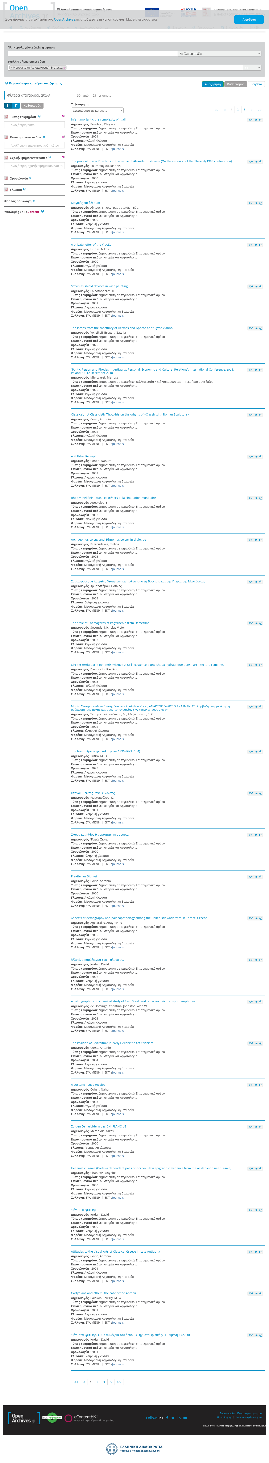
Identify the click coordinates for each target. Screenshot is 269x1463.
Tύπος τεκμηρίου (23, 117)
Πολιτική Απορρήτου (249, 1413)
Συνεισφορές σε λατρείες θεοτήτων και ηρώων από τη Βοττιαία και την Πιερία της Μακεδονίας (138, 581)
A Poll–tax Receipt (83, 456)
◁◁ (216, 109)
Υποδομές (21, 212)
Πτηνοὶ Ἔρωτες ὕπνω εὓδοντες (93, 793)
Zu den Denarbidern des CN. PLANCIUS (98, 1126)
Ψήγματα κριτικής (83, 1210)
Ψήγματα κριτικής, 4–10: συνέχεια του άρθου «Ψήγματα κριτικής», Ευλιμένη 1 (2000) (130, 1335)
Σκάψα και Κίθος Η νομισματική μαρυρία (100, 834)
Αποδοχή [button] (249, 19)
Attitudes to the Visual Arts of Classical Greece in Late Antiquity (115, 1251)
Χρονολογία (18, 178)
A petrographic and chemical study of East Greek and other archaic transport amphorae (133, 1001)
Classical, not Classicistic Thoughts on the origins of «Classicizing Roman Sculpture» (130, 414)
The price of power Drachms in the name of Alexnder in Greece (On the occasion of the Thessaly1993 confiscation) (151, 161)
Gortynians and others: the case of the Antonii (103, 1293)
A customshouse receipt (88, 1085)
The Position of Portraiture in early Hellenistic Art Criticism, (112, 1043)
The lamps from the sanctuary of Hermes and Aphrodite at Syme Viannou (122, 328)
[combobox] (219, 53)
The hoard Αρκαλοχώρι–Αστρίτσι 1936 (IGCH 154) (105, 751)
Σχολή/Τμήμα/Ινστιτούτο (26, 62)
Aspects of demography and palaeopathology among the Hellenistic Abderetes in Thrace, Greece (139, 918)
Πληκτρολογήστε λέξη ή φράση (31, 47)
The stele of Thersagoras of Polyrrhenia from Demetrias (110, 623)
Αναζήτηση (213, 84)
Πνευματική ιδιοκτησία (248, 1416)
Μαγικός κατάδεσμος (85, 203)
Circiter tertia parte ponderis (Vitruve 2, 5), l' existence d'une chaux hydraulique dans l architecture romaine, (147, 665)
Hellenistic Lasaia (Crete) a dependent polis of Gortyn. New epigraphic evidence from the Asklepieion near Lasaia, (151, 1168)
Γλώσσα (15, 190)
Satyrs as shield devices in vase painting (99, 286)
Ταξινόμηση (79, 104)
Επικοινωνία (227, 1413)
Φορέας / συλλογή (18, 201)
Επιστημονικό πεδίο (25, 137)
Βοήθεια (256, 84)
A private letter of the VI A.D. (91, 244)
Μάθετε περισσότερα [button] (141, 19)
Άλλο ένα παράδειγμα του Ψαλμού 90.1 (98, 960)
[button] (33, 83)
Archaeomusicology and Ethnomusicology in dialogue (108, 539)
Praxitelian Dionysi (84, 876)
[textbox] (69, 67)
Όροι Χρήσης (224, 1416)
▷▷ (260, 109)
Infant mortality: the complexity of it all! (99, 119)
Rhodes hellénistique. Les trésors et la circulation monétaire (113, 498)
